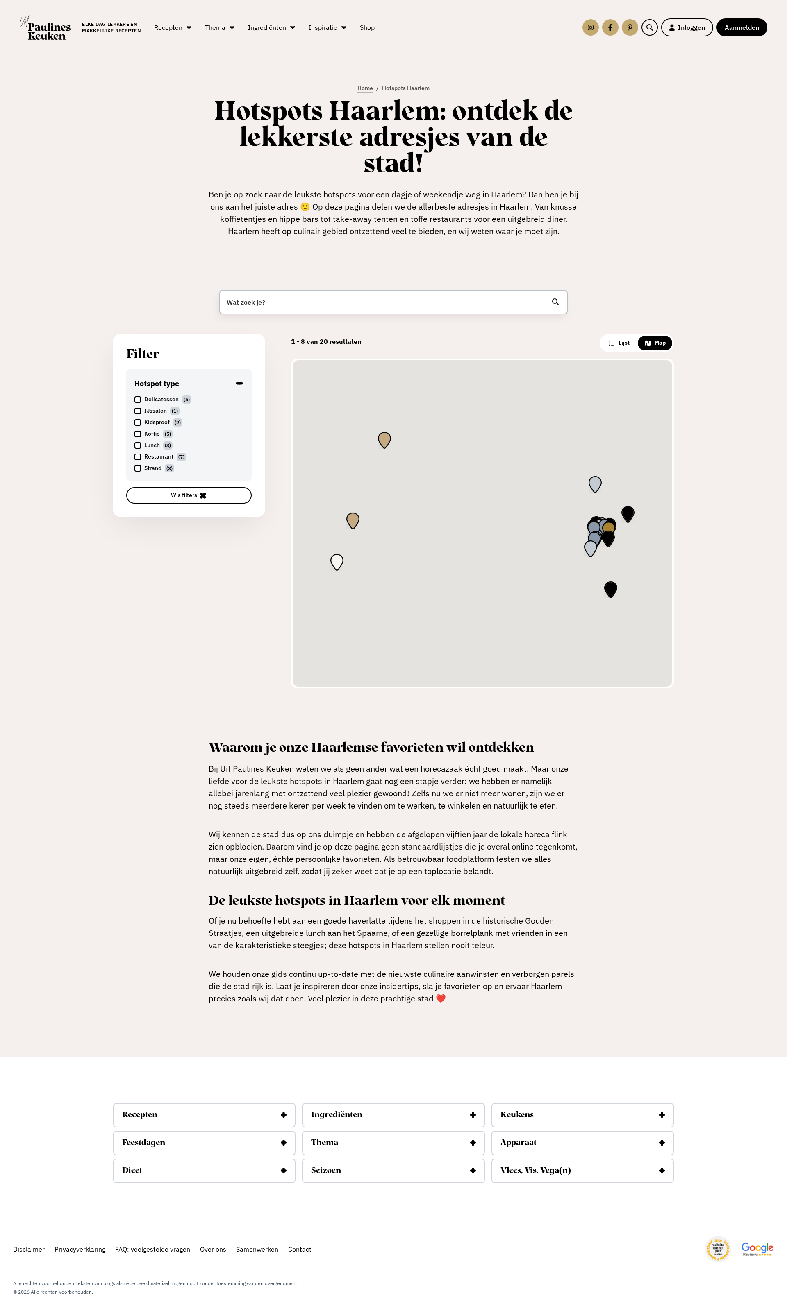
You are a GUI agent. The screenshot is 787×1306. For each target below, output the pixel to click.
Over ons (213, 1249)
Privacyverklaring (80, 1249)
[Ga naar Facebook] (610, 27)
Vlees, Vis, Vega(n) (535, 1171)
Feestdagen (143, 1143)
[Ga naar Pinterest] (630, 27)
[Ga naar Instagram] (590, 27)
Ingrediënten (336, 1115)
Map (660, 342)
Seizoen (326, 1171)
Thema (324, 1143)
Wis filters (184, 495)
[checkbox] (188, 399)
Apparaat (518, 1143)
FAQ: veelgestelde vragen (152, 1249)
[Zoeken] (649, 27)
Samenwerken (257, 1249)
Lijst (624, 342)
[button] (608, 530)
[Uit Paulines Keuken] (45, 27)
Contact (300, 1249)
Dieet (132, 1171)
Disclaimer (29, 1249)
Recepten (139, 1115)
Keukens (517, 1115)
